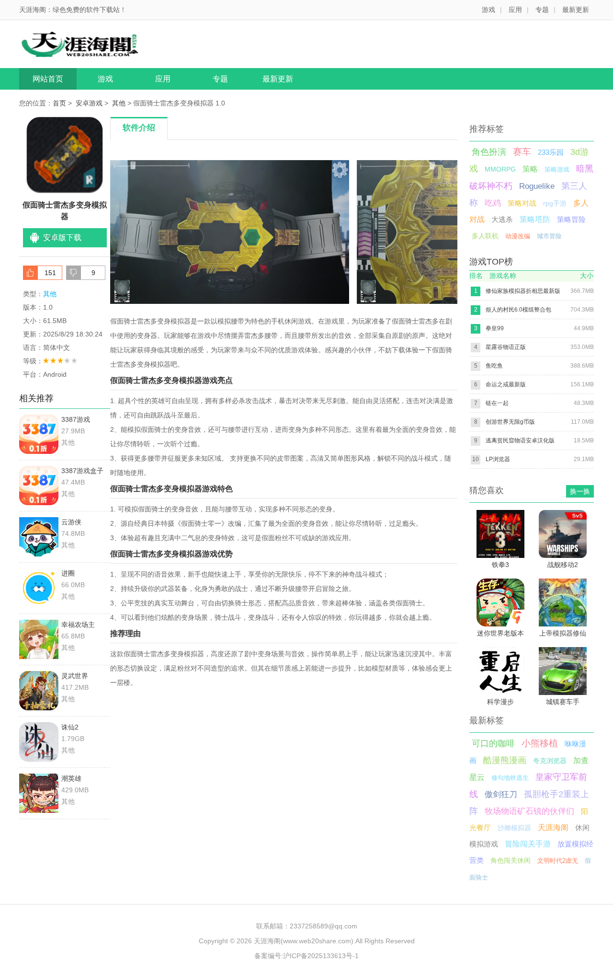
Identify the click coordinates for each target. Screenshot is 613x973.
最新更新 (575, 9)
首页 (59, 103)
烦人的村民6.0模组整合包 (518, 309)
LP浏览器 (498, 459)
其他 (118, 103)
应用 (515, 9)
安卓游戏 (89, 103)
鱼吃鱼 (494, 365)
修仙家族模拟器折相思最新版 (523, 291)
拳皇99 (495, 328)
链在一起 (497, 403)
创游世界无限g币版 (510, 421)
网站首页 (48, 79)
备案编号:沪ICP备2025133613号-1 (306, 956)
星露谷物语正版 (506, 347)
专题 (542, 9)
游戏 (488, 9)
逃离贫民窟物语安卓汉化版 (520, 440)
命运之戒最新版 (506, 384)
